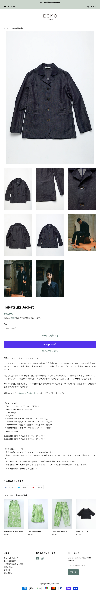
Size (5, 324)
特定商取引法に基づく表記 (13, 564)
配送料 (13, 318)
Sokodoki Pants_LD (26, 393)
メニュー (11, 7)
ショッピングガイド (11, 558)
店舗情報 (7, 570)
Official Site (8, 573)
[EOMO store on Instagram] (42, 559)
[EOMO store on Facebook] (37, 559)
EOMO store (55, 584)
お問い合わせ (8, 567)
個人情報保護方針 (10, 561)
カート (93, 7)
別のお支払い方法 (50, 351)
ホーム (6, 28)
